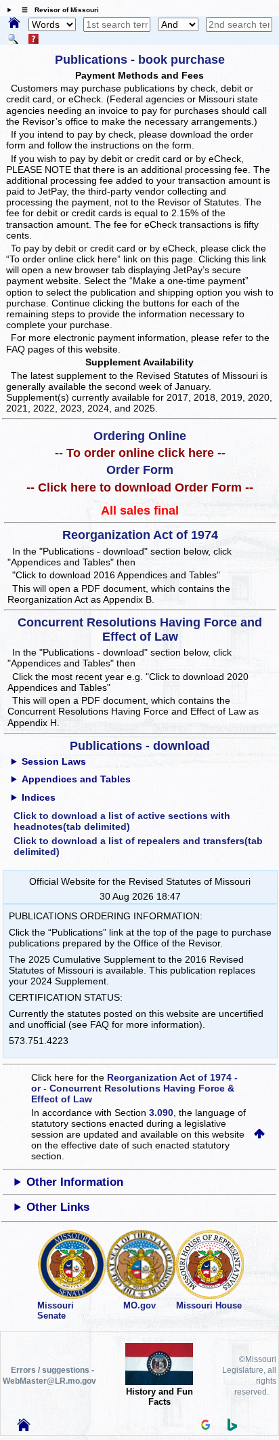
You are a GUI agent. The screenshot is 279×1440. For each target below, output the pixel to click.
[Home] (14, 24)
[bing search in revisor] (232, 1427)
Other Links (57, 1207)
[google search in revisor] (206, 1426)
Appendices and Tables (76, 779)
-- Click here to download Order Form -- (139, 487)
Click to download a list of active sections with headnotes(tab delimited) (122, 821)
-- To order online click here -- (140, 453)
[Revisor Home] (23, 1427)
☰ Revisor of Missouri (57, 10)
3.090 (161, 1112)
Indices (39, 797)
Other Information (74, 1182)
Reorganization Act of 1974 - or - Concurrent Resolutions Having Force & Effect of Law (134, 1088)
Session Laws (54, 761)
